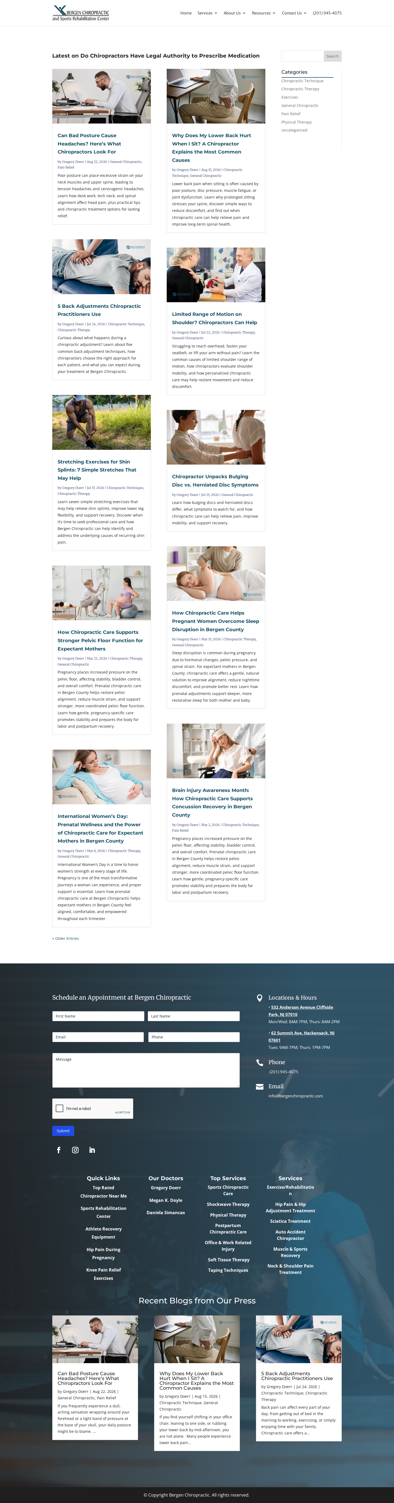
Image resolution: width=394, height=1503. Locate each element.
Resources (261, 13)
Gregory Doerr (73, 162)
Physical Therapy (296, 122)
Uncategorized (294, 130)
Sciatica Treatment (290, 1221)
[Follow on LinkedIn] (92, 1150)
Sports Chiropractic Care (228, 1190)
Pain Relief (66, 167)
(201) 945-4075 (327, 13)
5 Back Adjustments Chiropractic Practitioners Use (297, 1376)
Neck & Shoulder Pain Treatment (290, 1269)
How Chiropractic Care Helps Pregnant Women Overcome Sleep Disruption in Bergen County (215, 621)
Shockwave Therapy (228, 1204)
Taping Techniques (228, 1270)
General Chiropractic (126, 162)
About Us (232, 13)
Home (186, 13)
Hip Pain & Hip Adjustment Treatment (290, 1207)
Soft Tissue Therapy (228, 1260)
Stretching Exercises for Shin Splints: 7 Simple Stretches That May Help (97, 470)
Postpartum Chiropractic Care (228, 1228)
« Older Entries (65, 938)
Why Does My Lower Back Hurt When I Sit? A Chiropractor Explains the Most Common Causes (196, 1381)
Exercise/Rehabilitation (290, 1190)
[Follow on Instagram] (75, 1150)
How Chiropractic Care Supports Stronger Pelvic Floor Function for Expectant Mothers (100, 640)
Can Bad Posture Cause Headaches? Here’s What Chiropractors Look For (89, 144)
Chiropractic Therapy (74, 330)
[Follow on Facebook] (58, 1150)
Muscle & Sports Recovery (290, 1252)
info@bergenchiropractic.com (296, 1095)
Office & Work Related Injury (228, 1246)
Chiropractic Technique (126, 324)
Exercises (289, 97)
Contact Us (292, 13)
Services (205, 13)
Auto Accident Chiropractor (291, 1235)
